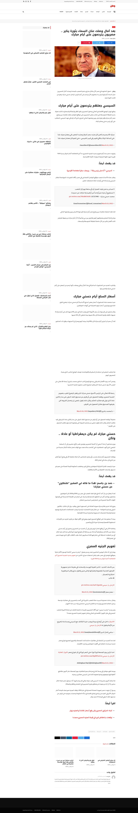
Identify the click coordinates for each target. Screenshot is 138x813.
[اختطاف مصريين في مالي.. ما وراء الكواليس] (37, 128)
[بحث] (23, 12)
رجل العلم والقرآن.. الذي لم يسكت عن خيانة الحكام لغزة (38, 327)
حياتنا (92, 11)
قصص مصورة (69, 11)
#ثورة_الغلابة (63, 652)
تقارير (103, 11)
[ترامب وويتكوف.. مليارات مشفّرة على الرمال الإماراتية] (37, 158)
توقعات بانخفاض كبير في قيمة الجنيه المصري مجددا (92, 717)
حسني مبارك (99, 731)
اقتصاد (76, 11)
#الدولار (111, 621)
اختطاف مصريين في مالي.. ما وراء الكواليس (39, 143)
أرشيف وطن (106, 21)
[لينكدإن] (121, 95)
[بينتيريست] (121, 99)
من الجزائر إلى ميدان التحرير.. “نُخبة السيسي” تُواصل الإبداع (39, 266)
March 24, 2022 (82, 411)
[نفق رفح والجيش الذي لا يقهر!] (84, 752)
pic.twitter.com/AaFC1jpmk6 (91, 585)
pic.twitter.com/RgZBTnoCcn (91, 656)
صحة (81, 11)
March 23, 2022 (107, 203)
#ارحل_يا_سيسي (108, 585)
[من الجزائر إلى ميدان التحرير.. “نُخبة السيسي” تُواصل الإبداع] (37, 251)
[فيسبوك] (121, 87)
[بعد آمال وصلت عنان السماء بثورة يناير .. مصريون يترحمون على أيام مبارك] (85, 61)
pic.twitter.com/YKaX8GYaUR (80, 196)
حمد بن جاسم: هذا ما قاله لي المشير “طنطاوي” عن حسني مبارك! (85, 484)
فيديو (86, 11)
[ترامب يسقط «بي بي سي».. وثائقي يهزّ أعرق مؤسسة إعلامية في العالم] (64, 752)
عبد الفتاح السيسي (92, 731)
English (61, 11)
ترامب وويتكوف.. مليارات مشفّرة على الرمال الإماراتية (38, 173)
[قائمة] (114, 12)
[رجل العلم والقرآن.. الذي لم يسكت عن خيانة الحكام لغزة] (37, 313)
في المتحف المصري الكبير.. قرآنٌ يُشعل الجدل (37, 83)
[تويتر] (121, 91)
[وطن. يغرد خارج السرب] (112, 6)
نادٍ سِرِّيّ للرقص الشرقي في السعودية (106, 761)
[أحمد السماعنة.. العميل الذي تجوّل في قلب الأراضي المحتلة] (37, 282)
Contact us (101, 1)
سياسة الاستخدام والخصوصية (69, 1)
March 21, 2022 (87, 592)
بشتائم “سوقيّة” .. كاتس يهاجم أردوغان (40, 204)
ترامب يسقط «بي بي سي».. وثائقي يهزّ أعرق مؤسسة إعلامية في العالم (64, 762)
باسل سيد (112, 38)
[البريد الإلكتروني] (121, 103)
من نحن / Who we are (88, 1)
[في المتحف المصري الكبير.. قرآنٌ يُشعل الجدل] (37, 68)
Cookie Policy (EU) (79, 1)
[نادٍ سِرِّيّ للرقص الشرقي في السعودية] (105, 752)
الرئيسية (109, 11)
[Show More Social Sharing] (79, 42)
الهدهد (98, 11)
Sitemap (95, 1)
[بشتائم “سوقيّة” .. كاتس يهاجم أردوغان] (37, 189)
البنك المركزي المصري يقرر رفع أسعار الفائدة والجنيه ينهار (91, 710)
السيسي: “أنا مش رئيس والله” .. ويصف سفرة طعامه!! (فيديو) (89, 170)
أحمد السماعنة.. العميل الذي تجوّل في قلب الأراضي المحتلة (37, 297)
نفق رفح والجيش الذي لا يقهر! (86, 761)
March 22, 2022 (107, 145)
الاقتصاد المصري (112, 731)
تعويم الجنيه (105, 731)
